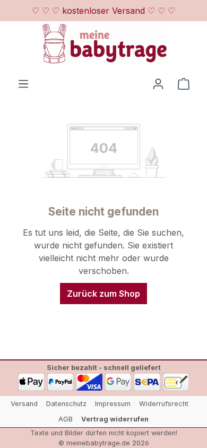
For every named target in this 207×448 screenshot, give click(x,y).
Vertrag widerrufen (115, 419)
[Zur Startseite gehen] (103, 43)
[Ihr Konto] (158, 83)
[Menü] (23, 83)
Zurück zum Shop (103, 293)
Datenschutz (66, 404)
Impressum (113, 404)
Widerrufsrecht (163, 404)
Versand (24, 404)
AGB (65, 419)
